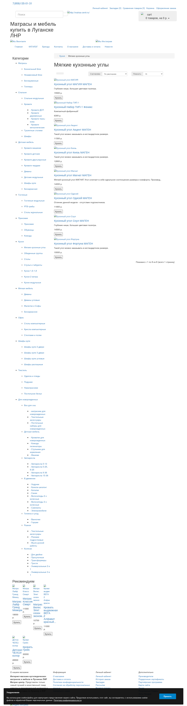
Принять (168, 696)
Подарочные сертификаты (151, 679)
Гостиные (22, 194)
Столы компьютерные (34, 323)
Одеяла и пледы (32, 375)
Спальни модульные (34, 98)
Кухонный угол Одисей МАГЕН (73, 198)
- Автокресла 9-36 (38, 472)
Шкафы (27, 136)
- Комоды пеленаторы (36, 445)
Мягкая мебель (25, 288)
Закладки (100, 682)
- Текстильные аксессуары (37, 418)
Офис (21, 317)
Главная (19, 46)
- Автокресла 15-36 (39, 475)
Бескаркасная (30, 188)
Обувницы (29, 229)
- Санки (33, 492)
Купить (17, 622)
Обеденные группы (33, 253)
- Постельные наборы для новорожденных (37, 425)
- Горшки (34, 522)
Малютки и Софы (32, 305)
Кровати (28, 104)
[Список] (58, 73)
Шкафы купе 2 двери (34, 346)
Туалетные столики (33, 130)
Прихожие (23, 218)
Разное (27, 525)
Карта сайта (144, 684)
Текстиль (22, 370)
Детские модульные (33, 177)
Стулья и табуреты (33, 264)
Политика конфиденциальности (68, 682)
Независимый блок (33, 74)
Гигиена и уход (31, 513)
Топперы (28, 86)
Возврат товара (103, 687)
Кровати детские (32, 153)
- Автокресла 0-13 (38, 463)
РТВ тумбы (29, 206)
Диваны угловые (32, 299)
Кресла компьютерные (35, 329)
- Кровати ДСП (37, 109)
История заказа (103, 679)
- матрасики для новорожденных (37, 412)
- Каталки (34, 490)
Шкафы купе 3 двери (34, 352)
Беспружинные (31, 80)
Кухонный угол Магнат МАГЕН (72, 175)
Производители (145, 676)
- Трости (34, 563)
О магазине (72, 46)
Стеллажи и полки (32, 335)
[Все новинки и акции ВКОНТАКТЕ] (18, 40)
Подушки (28, 381)
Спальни (22, 92)
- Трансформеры (38, 560)
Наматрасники (31, 387)
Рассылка (100, 684)
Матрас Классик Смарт (28, 601)
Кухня (21, 241)
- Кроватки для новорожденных (37, 439)
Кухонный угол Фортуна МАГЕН (73, 243)
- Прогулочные (37, 557)
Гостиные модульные (34, 200)
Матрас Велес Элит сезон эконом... (38, 610)
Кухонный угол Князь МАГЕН (71, 152)
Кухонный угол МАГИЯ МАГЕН (73, 84)
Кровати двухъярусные (35, 159)
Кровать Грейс (28, 648)
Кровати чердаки (32, 165)
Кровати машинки (32, 147)
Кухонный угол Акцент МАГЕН (72, 129)
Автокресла (29, 457)
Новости (109, 46)
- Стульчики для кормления (37, 450)
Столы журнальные (33, 212)
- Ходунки (34, 484)
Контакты (58, 46)
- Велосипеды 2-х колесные (38, 497)
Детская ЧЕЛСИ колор (17, 652)
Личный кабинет (103, 676)
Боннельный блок (32, 68)
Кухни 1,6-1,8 (30, 270)
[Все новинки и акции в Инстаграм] (104, 40)
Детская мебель (26, 142)
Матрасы (22, 63)
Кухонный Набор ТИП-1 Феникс (73, 107)
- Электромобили (38, 510)
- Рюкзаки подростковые (36, 538)
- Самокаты (35, 507)
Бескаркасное (30, 311)
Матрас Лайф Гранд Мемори (17, 605)
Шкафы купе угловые (34, 358)
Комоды (28, 235)
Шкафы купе (30, 182)
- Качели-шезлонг (38, 487)
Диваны (27, 171)
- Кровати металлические (37, 126)
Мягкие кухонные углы (35, 247)
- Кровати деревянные (36, 114)
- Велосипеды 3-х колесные (38, 503)
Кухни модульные (32, 282)
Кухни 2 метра (31, 276)
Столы (27, 259)
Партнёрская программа (150, 682)
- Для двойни (36, 554)
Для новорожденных (28, 399)
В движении (29, 478)
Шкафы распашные (33, 364)
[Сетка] (62, 73)
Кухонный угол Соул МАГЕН (71, 220)
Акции (141, 687)
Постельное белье (33, 393)
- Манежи (34, 454)
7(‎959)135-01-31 (22, 3)
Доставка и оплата (91, 46)
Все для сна (30, 405)
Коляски (28, 548)
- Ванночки (35, 519)
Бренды (46, 46)
